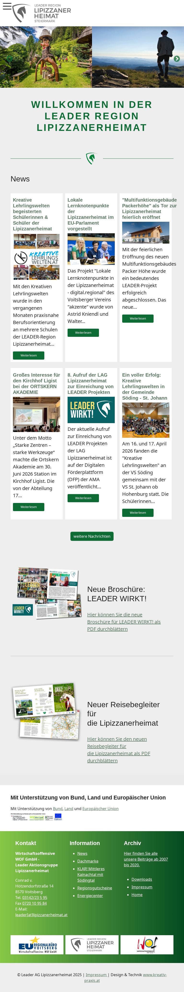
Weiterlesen (29, 355)
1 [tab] (66, 84)
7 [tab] (110, 84)
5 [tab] (95, 84)
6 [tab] (102, 84)
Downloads (142, 879)
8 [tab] (117, 84)
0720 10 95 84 (34, 903)
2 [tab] (74, 84)
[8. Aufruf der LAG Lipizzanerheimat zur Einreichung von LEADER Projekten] (91, 410)
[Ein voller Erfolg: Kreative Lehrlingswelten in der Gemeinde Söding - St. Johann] (145, 420)
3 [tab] (81, 84)
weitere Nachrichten (92, 536)
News (82, 853)
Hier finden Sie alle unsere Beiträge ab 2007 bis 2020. (146, 859)
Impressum (142, 887)
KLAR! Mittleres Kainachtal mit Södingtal (91, 874)
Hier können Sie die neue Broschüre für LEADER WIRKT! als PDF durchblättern (124, 621)
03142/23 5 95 (34, 897)
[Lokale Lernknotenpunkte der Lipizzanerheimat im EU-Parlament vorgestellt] (91, 249)
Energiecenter (90, 895)
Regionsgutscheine (94, 888)
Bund (58, 808)
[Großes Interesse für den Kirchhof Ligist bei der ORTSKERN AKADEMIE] (36, 414)
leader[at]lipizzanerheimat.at (41, 914)
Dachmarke (87, 861)
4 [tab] (88, 84)
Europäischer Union (100, 808)
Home (137, 894)
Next (175, 57)
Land (68, 808)
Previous (8, 57)
